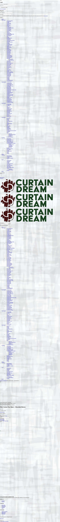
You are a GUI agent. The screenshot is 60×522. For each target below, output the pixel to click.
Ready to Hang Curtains (10, 167)
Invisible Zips (11, 135)
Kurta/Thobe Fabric (10, 249)
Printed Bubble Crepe (10, 84)
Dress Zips (10, 133)
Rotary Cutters (9, 336)
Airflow (8, 22)
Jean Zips (10, 343)
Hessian (8, 147)
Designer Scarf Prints (10, 95)
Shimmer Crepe (9, 274)
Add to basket (2, 418)
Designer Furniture (9, 165)
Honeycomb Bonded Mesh (11, 40)
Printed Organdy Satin (10, 293)
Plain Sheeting (9, 140)
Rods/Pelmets (11, 146)
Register (1, 17)
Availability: (1, 410)
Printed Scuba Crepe (10, 92)
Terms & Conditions (4, 511)
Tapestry (8, 157)
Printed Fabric (4, 505)
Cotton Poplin (9, 234)
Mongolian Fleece (9, 108)
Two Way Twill (9, 81)
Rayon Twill (8, 62)
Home (1, 380)
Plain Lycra (8, 54)
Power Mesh (9, 86)
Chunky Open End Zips (12, 134)
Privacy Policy (4, 512)
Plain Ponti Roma (9, 56)
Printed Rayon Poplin (10, 102)
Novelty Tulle (11, 59)
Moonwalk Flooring (10, 148)
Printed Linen (9, 90)
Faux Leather (9, 35)
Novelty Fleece (9, 109)
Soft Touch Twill (9, 113)
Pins (7, 332)
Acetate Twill (9, 21)
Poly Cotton (8, 60)
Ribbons (8, 127)
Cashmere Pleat (9, 104)
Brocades (8, 93)
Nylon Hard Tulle (11, 267)
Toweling (8, 285)
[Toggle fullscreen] (1, 519)
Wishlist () (1, 178)
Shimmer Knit (9, 70)
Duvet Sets (8, 164)
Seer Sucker (8, 69)
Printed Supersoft (9, 300)
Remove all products (5, 521)
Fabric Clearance (9, 242)
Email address (2, 12)
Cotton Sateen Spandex (10, 27)
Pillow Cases (9, 166)
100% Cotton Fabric (10, 20)
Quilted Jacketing (9, 318)
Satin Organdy (9, 64)
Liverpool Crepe (9, 252)
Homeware (8, 373)
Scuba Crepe (9, 66)
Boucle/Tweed (9, 311)
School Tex (8, 65)
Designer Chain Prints (10, 94)
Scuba (8, 68)
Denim (8, 31)
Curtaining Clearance (10, 142)
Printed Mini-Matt (9, 307)
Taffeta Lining (9, 75)
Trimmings (8, 131)
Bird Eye (8, 24)
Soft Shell (8, 112)
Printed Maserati (9, 99)
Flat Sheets (10, 376)
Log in (6, 7)
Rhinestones (8, 128)
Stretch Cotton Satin (10, 71)
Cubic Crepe (9, 30)
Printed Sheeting (9, 358)
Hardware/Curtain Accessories (11, 143)
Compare (1, 521)
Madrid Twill (9, 46)
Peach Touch (9, 51)
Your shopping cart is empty (4, 225)
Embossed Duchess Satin (10, 241)
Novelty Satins (9, 49)
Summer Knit (9, 282)
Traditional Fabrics (9, 101)
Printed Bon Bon (9, 83)
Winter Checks (9, 116)
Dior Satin (8, 32)
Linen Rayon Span (9, 44)
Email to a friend (2, 412)
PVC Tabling (9, 149)
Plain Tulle (8, 58)
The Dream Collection (10, 169)
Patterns (8, 126)
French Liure (9, 39)
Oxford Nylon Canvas (10, 347)
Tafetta (8, 151)
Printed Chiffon (9, 292)
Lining (8, 253)
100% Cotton (9, 138)
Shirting (8, 278)
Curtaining (3, 507)
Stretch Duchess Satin (10, 72)
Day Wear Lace (9, 238)
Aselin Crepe (9, 230)
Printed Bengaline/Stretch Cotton (11, 89)
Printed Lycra (9, 98)
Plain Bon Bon (9, 260)
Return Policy (4, 513)
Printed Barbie (9, 296)
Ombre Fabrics (9, 50)
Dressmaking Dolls (9, 121)
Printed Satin (9, 100)
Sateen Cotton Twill (10, 63)
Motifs (8, 124)
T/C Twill (8, 76)
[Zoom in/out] (0, 519)
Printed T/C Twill (9, 97)
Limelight (8, 43)
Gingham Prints (9, 82)
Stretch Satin (9, 73)
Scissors (8, 129)
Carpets (8, 162)
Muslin (8, 48)
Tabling (8, 150)
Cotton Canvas (9, 139)
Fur (7, 106)
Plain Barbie (8, 52)
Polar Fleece (8, 110)
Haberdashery (4, 506)
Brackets (10, 351)
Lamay (8, 42)
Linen (3, 380)
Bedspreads (8, 161)
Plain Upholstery (9, 155)
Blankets (8, 369)
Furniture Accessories (10, 344)
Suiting (8, 304)
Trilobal (8, 78)
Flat (6, 380)
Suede (8, 114)
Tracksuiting (8, 322)
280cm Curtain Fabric (10, 141)
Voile (7, 152)
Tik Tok (8, 77)
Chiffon (8, 26)
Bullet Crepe (9, 25)
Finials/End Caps (11, 144)
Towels (8, 170)
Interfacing (8, 41)
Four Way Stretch (9, 245)
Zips (7, 340)
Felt (7, 36)
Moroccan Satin (9, 47)
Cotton (8, 120)
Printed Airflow (9, 88)
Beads (8, 118)
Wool (8, 132)
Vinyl (8, 158)
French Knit (8, 38)
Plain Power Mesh (9, 263)
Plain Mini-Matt (9, 55)
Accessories (10, 145)
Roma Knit (8, 111)
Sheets (8, 168)
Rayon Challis (9, 87)
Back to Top (1, 518)
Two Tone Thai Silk (10, 80)
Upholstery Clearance (10, 365)
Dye (7, 329)
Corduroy (8, 105)
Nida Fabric (8, 256)
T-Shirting (8, 79)
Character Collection (10, 163)
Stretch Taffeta (9, 281)
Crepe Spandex (9, 29)
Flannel (8, 37)
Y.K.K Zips (8, 333)
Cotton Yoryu (9, 28)
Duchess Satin (9, 33)
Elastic (8, 122)
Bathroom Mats (9, 160)
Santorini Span (9, 271)
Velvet (8, 115)
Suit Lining (8, 303)
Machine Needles (9, 123)
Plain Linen (8, 53)
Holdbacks (10, 354)
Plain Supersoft (9, 57)
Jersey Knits (8, 314)
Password (1, 5)
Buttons (8, 119)
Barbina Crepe (9, 231)
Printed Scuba (9, 91)
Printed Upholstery (9, 156)
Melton (8, 107)
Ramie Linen (9, 61)
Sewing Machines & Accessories (11, 130)
